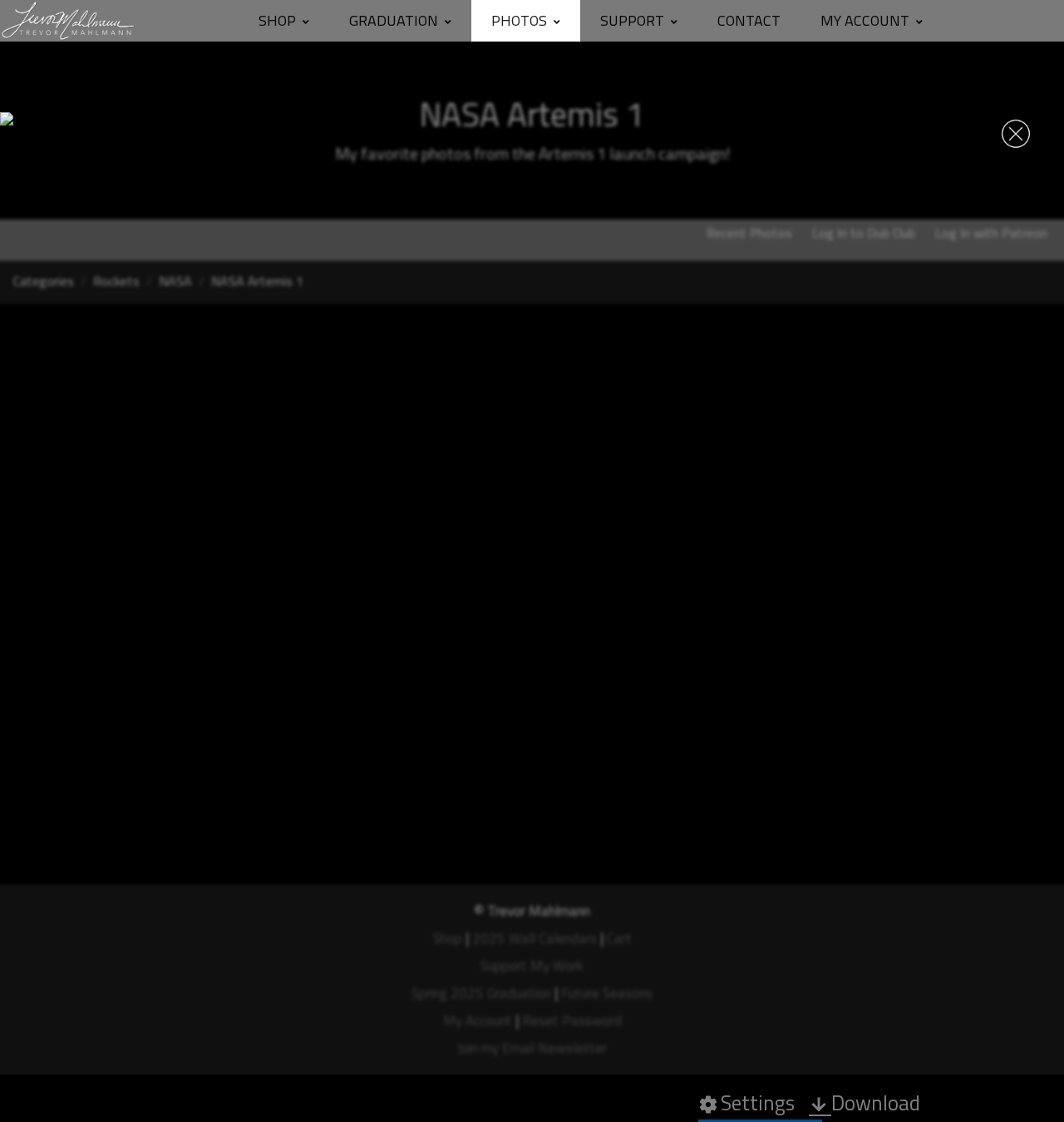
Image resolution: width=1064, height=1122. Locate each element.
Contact (749, 20)
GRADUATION (393, 20)
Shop (277, 20)
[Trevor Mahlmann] (68, 21)
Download (864, 1103)
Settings (746, 1103)
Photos (519, 20)
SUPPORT (632, 20)
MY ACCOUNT (864, 20)
